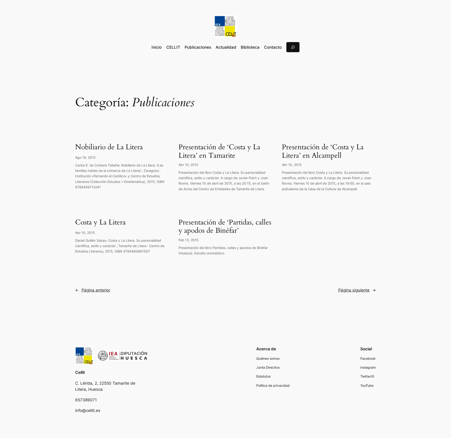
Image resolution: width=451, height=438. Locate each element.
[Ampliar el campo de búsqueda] (292, 47)
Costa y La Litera (100, 222)
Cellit (80, 372)
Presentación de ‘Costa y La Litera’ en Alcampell (323, 151)
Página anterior (92, 290)
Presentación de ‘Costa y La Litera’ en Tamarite (219, 151)
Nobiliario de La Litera (109, 147)
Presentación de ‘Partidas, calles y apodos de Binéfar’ (225, 226)
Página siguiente (357, 290)
